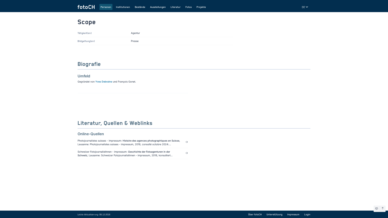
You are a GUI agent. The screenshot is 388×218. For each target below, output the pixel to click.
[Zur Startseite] (86, 7)
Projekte (201, 7)
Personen (106, 7)
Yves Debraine (103, 81)
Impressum (293, 214)
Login (307, 214)
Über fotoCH (255, 214)
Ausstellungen (158, 7)
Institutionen (123, 7)
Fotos (189, 7)
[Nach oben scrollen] (383, 209)
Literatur (176, 7)
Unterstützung (275, 214)
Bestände (140, 7)
